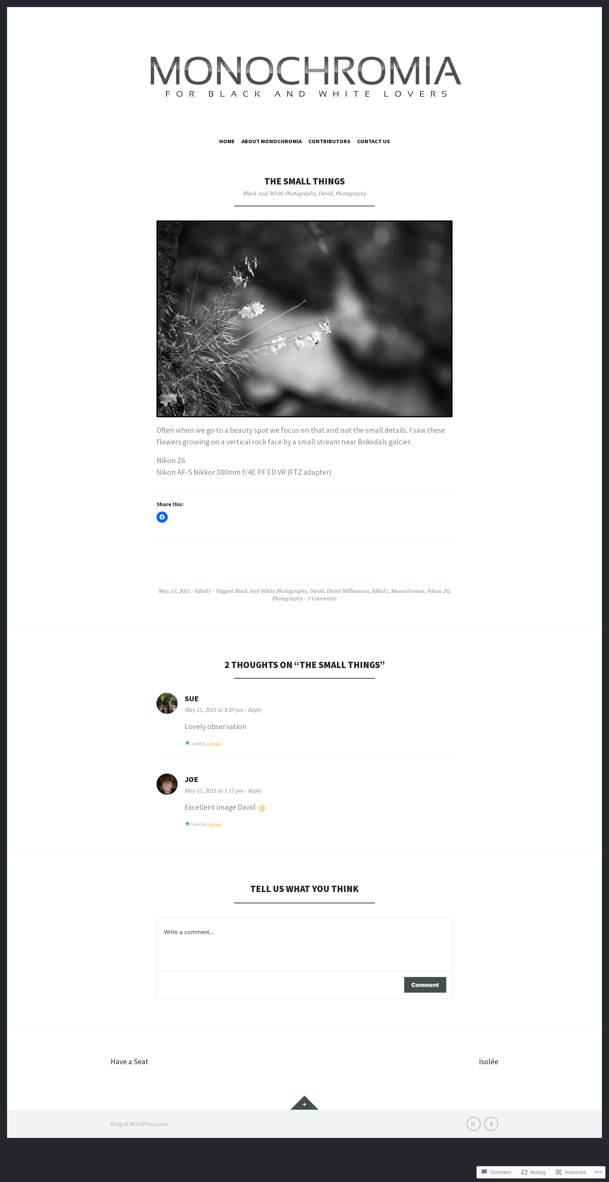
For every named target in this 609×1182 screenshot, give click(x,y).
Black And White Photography (279, 193)
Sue (192, 698)
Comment (425, 984)
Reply (254, 710)
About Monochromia (271, 141)
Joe (191, 779)
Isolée (488, 1061)
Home (227, 141)
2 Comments (322, 598)
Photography (351, 193)
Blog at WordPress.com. (140, 1123)
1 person (214, 743)
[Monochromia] (304, 79)
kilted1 (203, 591)
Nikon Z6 (438, 591)
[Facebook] (491, 1124)
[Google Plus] (474, 1124)
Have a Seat (129, 1061)
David (326, 193)
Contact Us (373, 141)
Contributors (329, 141)
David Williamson (348, 591)
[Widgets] (304, 1103)
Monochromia (407, 591)
